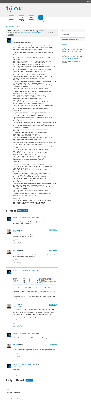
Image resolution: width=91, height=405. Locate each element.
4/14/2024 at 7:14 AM (17, 218)
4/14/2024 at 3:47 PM (17, 346)
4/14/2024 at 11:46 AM (17, 272)
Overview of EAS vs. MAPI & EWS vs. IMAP (71, 51)
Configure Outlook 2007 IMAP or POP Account (72, 48)
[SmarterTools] (14, 9)
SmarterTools (21, 398)
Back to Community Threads (13, 26)
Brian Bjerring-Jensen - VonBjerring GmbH (30, 32)
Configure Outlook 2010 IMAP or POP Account (72, 55)
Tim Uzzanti (16, 230)
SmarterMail (65, 34)
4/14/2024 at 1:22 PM (17, 334)
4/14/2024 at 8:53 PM (17, 366)
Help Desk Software (10, 398)
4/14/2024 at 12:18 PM (17, 306)
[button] (83, 1)
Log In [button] (88, 1)
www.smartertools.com (18, 243)
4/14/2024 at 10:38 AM (17, 251)
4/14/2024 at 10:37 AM (17, 231)
